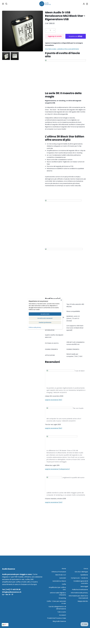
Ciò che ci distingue (81, 572)
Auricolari (62, 578)
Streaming (62, 598)
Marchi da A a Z (60, 575)
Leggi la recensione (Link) (53, 502)
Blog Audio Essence (59, 621)
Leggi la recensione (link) (53, 400)
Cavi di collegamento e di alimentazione (57, 608)
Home (64, 569)
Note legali (84, 586)
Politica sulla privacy (35, 327)
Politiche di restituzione (80, 590)
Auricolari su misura (59, 581)
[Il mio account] (83, 4)
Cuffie (64, 584)
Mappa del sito (83, 601)
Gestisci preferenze (45, 322)
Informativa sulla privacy (79, 593)
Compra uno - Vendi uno (79, 578)
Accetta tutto (45, 314)
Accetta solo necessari (45, 318)
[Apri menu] (2, 4)
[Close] (61, 300)
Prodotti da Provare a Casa (56, 618)
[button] (5, 624)
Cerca (86, 569)
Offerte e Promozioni (59, 572)
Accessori (62, 615)
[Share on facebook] (65, 196)
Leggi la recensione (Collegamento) (57, 469)
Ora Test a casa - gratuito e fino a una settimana (62, 49)
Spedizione (84, 575)
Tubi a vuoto (61, 612)
